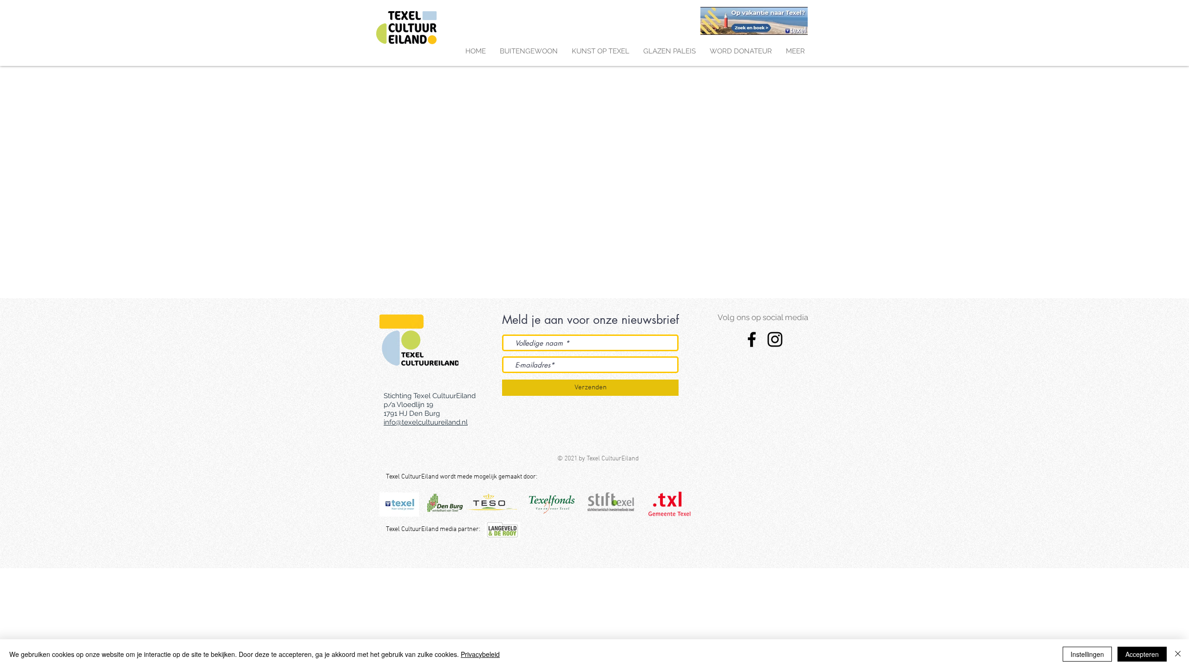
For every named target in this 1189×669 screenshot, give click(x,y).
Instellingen (1087, 654)
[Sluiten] (1177, 654)
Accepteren (1142, 654)
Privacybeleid (480, 654)
